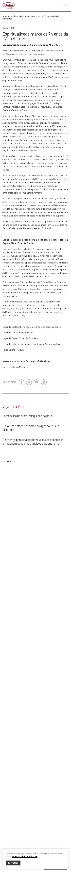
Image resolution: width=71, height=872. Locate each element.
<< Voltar (7, 461)
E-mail (36, 382)
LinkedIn (44, 381)
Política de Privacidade (24, 856)
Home (5, 16)
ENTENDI (13, 863)
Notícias (14, 16)
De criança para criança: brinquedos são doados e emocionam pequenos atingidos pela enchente (32, 441)
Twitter (29, 381)
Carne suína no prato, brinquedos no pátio (27, 416)
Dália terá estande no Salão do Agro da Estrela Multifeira (30, 428)
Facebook (21, 381)
